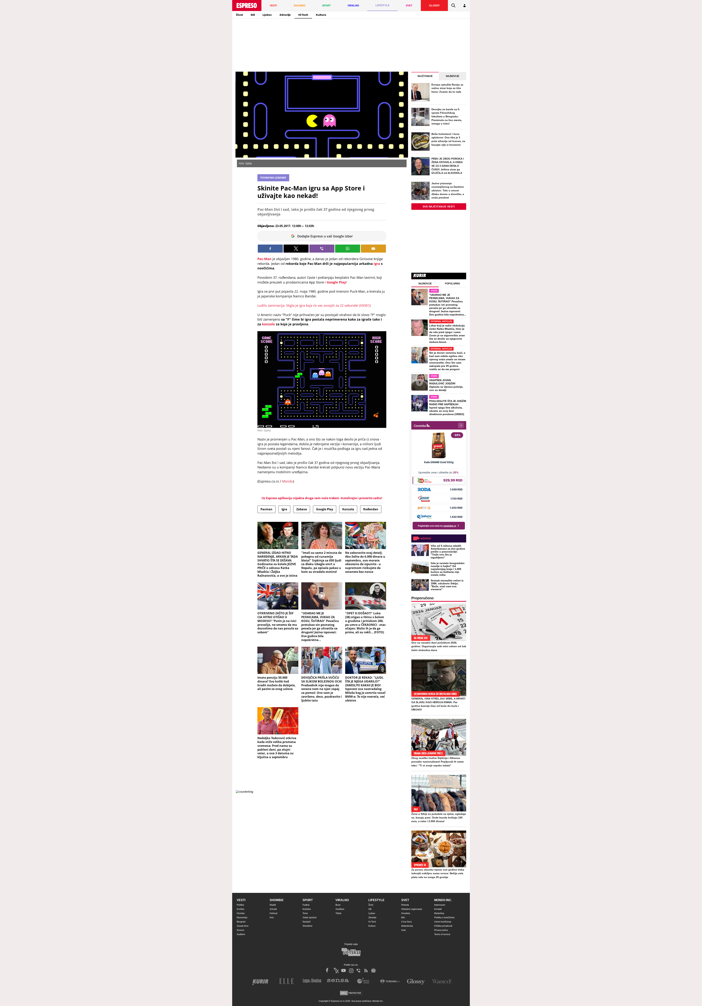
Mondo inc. (443, 900)
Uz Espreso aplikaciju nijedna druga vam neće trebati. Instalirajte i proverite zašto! (322, 498)
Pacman (266, 509)
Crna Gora (406, 921)
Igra (284, 509)
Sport (308, 900)
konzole (268, 324)
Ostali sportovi (310, 917)
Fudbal (306, 905)
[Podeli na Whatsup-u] (347, 249)
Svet (405, 900)
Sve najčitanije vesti (439, 206)
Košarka (307, 909)
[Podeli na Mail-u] (373, 249)
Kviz (272, 917)
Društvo (240, 909)
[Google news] (373, 970)
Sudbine (241, 934)
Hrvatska (405, 913)
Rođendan (370, 509)
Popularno (452, 283)
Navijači (307, 921)
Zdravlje (285, 14)
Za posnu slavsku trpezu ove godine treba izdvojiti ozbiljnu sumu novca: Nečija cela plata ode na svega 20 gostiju (437, 873)
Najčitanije (425, 76)
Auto (403, 930)
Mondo (287, 481)
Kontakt (438, 909)
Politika (240, 905)
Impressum (439, 905)
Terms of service (442, 934)
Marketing (439, 913)
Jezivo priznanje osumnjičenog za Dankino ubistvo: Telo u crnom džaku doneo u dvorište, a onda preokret (447, 190)
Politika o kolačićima (444, 917)
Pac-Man (264, 259)
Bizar (338, 905)
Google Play (336, 282)
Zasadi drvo (242, 926)
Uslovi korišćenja (442, 921)
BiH (403, 917)
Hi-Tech (303, 14)
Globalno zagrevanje (411, 909)
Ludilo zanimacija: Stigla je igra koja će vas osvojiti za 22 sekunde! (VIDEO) (314, 305)
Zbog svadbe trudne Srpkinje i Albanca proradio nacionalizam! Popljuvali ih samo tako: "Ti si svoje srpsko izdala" (437, 762)
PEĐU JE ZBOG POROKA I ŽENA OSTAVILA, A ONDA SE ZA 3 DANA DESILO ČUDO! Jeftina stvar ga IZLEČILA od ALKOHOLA (447, 165)
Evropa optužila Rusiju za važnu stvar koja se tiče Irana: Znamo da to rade (447, 88)
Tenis (305, 913)
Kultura (321, 14)
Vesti (241, 900)
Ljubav (267, 14)
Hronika (241, 913)
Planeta (405, 905)
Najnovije (452, 76)
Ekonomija (242, 917)
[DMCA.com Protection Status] (351, 993)
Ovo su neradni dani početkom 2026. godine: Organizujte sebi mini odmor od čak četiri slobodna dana (438, 646)
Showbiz (277, 900)
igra (377, 263)
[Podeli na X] (296, 249)
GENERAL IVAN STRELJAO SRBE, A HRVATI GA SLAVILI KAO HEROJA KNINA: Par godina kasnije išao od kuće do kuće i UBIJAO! (438, 704)
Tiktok (338, 913)
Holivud (273, 913)
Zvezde (273, 909)
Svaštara (339, 909)
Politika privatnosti (443, 926)
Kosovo (240, 930)
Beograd (241, 921)
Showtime (307, 926)
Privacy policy (441, 930)
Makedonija (407, 926)
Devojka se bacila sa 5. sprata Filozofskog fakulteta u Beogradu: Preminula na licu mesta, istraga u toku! (446, 116)
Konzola (348, 509)
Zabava (301, 509)
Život (239, 14)
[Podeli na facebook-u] (270, 249)
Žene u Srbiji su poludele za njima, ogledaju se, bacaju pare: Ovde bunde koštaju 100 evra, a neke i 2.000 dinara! (438, 817)
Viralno (342, 900)
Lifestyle (376, 900)
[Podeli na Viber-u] (321, 249)
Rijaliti (273, 905)
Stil (253, 14)
